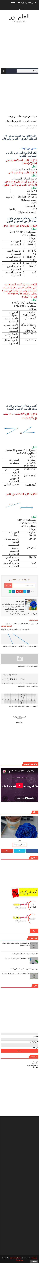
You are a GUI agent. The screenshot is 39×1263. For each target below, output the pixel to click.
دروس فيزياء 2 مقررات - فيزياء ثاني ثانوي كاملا (24, 969)
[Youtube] (15, 7)
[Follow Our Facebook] (32, 851)
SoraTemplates (15, 1258)
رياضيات (10, 125)
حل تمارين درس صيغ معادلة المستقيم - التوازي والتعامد (23, 706)
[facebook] (24, 9)
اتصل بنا (35, 1067)
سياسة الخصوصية (32, 1065)
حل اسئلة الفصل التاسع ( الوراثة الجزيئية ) (17, 958)
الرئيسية (35, 1061)
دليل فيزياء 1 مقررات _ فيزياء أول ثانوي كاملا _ (24, 953)
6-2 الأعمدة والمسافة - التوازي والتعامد (27, 666)
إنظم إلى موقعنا (19, 845)
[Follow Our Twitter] (20, 851)
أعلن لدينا (35, 1063)
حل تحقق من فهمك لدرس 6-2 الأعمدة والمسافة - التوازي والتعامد (20, 646)
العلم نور (20, 16)
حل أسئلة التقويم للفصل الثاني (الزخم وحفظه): (16, 973)
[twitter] (19, 9)
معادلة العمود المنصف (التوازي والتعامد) (27, 686)
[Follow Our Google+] (7, 851)
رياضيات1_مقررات (31, 128)
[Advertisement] (19, 45)
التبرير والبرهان (18, 125)
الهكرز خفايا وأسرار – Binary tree (23, 2)
